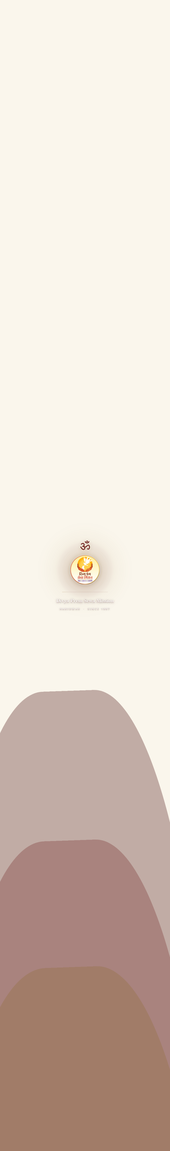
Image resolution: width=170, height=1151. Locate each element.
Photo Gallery (77, 60)
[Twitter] (22, 843)
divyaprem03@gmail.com (32, 1108)
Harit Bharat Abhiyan (23, 979)
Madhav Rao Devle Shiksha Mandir (33, 1003)
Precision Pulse (92, 1135)
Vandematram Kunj (22, 894)
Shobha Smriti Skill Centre (27, 1055)
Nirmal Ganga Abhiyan (24, 987)
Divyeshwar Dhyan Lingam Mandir (33, 971)
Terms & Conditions (42, 1143)
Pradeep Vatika (18, 1030)
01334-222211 (24, 1095)
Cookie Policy (88, 1143)
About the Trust (19, 870)
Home (52, 60)
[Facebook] (11, 843)
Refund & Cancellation (116, 1143)
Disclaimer (67, 1143)
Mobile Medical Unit (22, 995)
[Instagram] (45, 843)
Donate (146, 7)
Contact (13, 927)
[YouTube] (33, 843)
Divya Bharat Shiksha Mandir (29, 1047)
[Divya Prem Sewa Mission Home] (9, 8)
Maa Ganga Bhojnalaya (24, 962)
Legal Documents (100, 737)
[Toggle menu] (162, 8)
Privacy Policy (15, 1143)
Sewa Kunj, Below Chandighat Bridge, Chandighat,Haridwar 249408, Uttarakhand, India (52, 1084)
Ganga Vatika (17, 1038)
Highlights (15, 911)
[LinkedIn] (56, 843)
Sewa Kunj (15, 886)
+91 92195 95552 (26, 1100)
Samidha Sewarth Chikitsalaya (30, 954)
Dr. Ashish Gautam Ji (22, 878)
